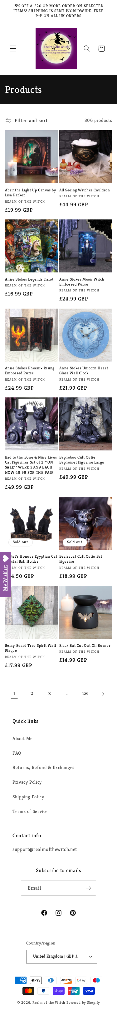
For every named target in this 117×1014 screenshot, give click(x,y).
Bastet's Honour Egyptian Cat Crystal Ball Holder (31, 559)
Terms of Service (30, 811)
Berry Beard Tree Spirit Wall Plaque (30, 648)
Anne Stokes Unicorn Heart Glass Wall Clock (83, 371)
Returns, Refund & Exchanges (43, 767)
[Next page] (102, 694)
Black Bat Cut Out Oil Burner (85, 645)
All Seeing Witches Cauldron (84, 190)
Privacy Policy (27, 782)
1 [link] (14, 693)
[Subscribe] (88, 888)
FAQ (17, 753)
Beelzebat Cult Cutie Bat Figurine (80, 559)
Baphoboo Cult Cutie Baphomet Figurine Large (82, 460)
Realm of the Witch (48, 1002)
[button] (13, 48)
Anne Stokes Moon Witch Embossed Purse (82, 282)
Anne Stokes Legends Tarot (29, 279)
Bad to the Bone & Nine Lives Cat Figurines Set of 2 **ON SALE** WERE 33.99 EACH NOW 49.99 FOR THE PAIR (31, 465)
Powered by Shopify (83, 1002)
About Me (22, 738)
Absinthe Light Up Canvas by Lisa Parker (30, 193)
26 (85, 693)
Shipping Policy (28, 797)
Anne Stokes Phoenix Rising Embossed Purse (30, 371)
